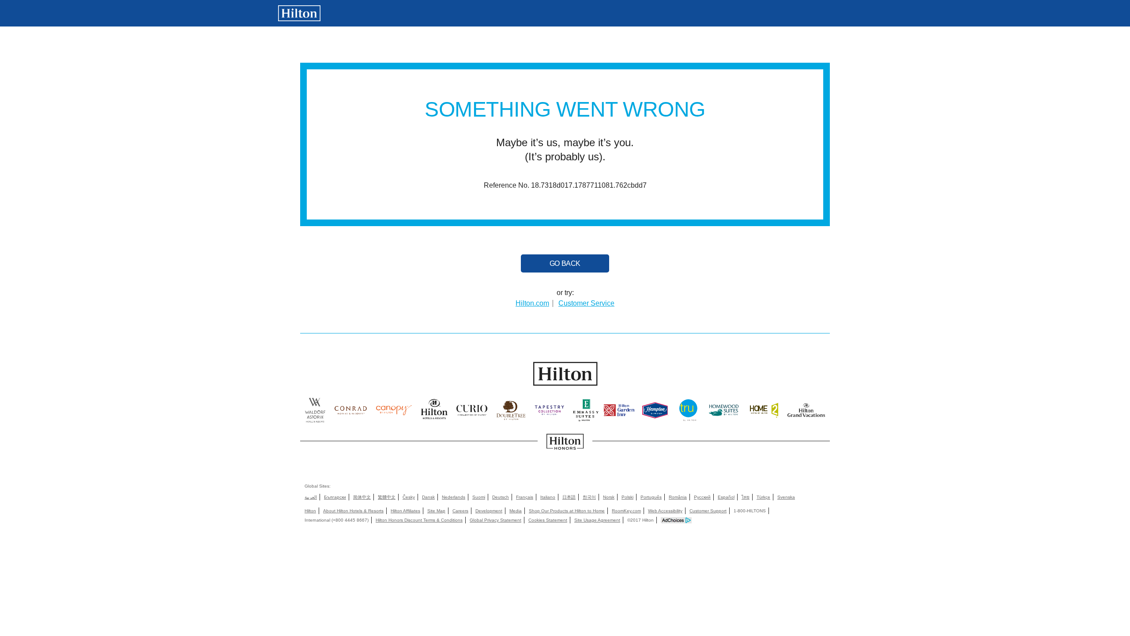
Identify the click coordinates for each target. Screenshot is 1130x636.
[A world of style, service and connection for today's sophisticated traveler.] (351, 413)
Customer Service (586, 303)
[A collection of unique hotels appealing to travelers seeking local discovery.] (471, 413)
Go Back (565, 263)
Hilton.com (532, 303)
